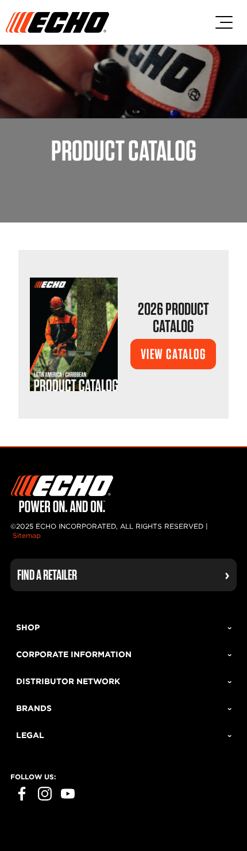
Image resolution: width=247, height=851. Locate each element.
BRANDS (34, 708)
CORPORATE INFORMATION (74, 654)
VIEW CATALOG (173, 353)
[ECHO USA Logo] (57, 22)
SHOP (28, 627)
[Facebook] (21, 793)
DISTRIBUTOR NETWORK (68, 681)
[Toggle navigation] (224, 22)
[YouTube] (67, 793)
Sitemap (27, 535)
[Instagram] (44, 793)
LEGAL (30, 735)
